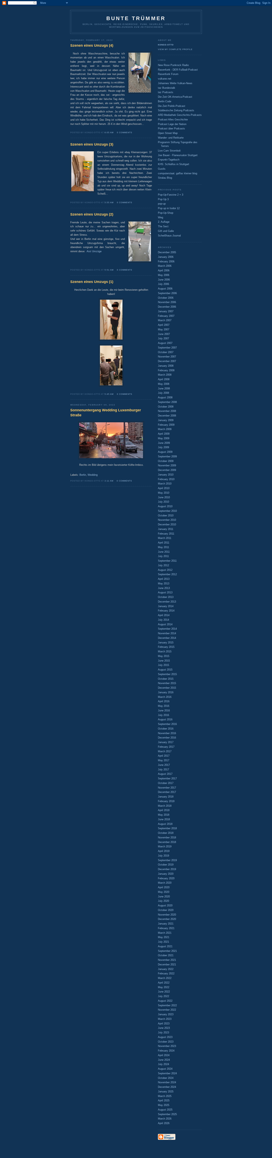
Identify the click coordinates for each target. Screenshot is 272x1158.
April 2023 (163, 1023)
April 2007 (163, 324)
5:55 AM (109, 202)
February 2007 (166, 315)
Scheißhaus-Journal (169, 235)
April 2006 (163, 270)
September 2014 (167, 628)
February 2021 (166, 928)
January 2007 (165, 311)
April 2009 (163, 433)
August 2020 (165, 905)
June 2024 (164, 1059)
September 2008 (167, 402)
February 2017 (166, 746)
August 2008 (165, 397)
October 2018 (165, 832)
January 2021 (165, 923)
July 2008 (163, 392)
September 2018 (167, 828)
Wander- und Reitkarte (171, 137)
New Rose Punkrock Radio (173, 65)
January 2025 (165, 1091)
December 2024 (167, 1086)
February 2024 (166, 1050)
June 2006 (164, 279)
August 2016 (165, 719)
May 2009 (163, 438)
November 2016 (167, 733)
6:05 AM (109, 132)
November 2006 (167, 302)
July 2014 (163, 619)
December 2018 (167, 842)
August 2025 (165, 1109)
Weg (160, 217)
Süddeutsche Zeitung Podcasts (176, 110)
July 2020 (163, 900)
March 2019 (164, 846)
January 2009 (165, 420)
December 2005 (167, 252)
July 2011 (163, 556)
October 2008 (165, 406)
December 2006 (167, 306)
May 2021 (163, 937)
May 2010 (163, 492)
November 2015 (167, 683)
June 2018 (164, 819)
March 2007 (164, 320)
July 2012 (163, 565)
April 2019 (163, 851)
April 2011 (163, 542)
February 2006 (166, 261)
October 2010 (165, 515)
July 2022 (163, 996)
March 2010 (164, 483)
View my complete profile (175, 49)
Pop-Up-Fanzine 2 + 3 (170, 194)
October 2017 (165, 783)
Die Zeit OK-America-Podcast (175, 96)
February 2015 (166, 646)
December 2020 (167, 919)
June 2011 (164, 551)
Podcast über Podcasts (171, 128)
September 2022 (167, 1005)
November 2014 (167, 633)
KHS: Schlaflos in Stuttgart (173, 164)
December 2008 (167, 415)
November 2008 (167, 411)
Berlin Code (164, 101)
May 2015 (163, 656)
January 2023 (165, 1014)
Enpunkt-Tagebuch (168, 159)
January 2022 (165, 969)
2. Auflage (163, 221)
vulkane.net (164, 78)
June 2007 (164, 334)
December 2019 (167, 869)
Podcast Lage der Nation (172, 124)
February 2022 (166, 973)
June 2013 (164, 588)
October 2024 (165, 1077)
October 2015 (165, 678)
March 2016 (164, 696)
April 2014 (163, 615)
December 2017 (167, 792)
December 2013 (167, 601)
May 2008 (163, 383)
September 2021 (167, 950)
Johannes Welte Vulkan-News (175, 83)
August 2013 (165, 592)
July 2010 (163, 501)
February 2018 (166, 801)
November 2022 (167, 1009)
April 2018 (163, 810)
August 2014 (165, 624)
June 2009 (164, 442)
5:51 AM (109, 270)
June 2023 (164, 1027)
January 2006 (165, 256)
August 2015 (165, 669)
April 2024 (163, 1055)
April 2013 (163, 578)
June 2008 (164, 388)
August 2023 (165, 1037)
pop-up (162, 203)
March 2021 (164, 932)
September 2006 (167, 293)
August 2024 (165, 1068)
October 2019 (165, 864)
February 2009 (166, 424)
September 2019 (167, 860)
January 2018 (165, 796)
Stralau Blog (165, 177)
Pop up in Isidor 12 (169, 208)
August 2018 (165, 823)
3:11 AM (109, 481)
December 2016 (167, 737)
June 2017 (164, 764)
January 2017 (165, 742)
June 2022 (164, 991)
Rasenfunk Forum (168, 74)
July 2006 (163, 284)
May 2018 (163, 814)
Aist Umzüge (94, 251)
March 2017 (164, 751)
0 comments (124, 132)
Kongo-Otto (166, 45)
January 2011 (165, 529)
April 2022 (163, 982)
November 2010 (167, 519)
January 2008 (165, 365)
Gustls (161, 168)
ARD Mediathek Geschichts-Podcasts (180, 114)
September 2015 (167, 674)
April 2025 (163, 1100)
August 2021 (165, 946)
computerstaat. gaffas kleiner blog (177, 173)
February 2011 (166, 533)
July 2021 (163, 941)
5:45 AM (109, 394)
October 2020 (165, 910)
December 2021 (167, 964)
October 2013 (165, 597)
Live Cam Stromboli (169, 150)
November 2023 (167, 1046)
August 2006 (165, 288)
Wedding (93, 474)
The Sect (163, 226)
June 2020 (164, 896)
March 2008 (164, 374)
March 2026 (164, 1118)
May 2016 (163, 705)
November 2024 (167, 1082)
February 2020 (166, 878)
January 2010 (165, 474)
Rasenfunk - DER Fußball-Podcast (178, 69)
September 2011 (167, 560)
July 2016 (163, 715)
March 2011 (164, 538)
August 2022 (165, 1000)
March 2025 (164, 1096)
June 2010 (164, 497)
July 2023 (163, 1032)
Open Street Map (168, 133)
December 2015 (167, 687)
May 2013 (163, 583)
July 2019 (163, 855)
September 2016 (167, 724)
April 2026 (163, 1123)
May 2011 (163, 547)
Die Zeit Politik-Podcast (171, 105)
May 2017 (163, 760)
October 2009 (165, 461)
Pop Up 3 (163, 199)
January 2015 (165, 642)
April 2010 (163, 488)
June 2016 (164, 710)
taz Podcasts (165, 92)
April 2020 (163, 887)
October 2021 (165, 955)
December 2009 (167, 470)
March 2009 (164, 429)
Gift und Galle (166, 230)
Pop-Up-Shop (165, 212)
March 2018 (164, 805)
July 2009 (163, 447)
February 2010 (166, 479)
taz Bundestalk (166, 87)
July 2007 (163, 338)
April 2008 (163, 379)
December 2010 (167, 524)
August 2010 (165, 506)
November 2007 (167, 356)
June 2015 (164, 660)
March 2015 (164, 651)
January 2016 (165, 692)
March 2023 (164, 1018)
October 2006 (165, 297)
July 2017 (163, 769)
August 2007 (165, 343)
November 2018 (167, 837)
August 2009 (165, 451)
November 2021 (167, 959)
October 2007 (165, 352)
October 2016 (165, 728)
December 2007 (167, 361)
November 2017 (167, 787)
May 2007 (163, 329)
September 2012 (167, 574)
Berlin (82, 474)
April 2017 (163, 755)
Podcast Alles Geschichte (173, 119)
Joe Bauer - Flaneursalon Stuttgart (178, 155)
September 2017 (167, 778)
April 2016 (163, 701)
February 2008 (166, 370)
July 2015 (163, 665)
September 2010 (167, 510)
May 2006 (163, 275)
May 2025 (163, 1105)
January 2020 (165, 873)
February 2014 (166, 610)
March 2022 (164, 978)
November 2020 (167, 914)
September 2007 (167, 347)
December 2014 (167, 637)
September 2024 (167, 1073)
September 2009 (167, 456)
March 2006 (164, 265)
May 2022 (163, 987)
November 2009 (167, 465)
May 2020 (163, 891)
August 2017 (165, 773)
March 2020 (164, 882)
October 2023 (165, 1041)
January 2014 (165, 606)
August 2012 (165, 569)
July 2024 (163, 1064)
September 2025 (167, 1114)
